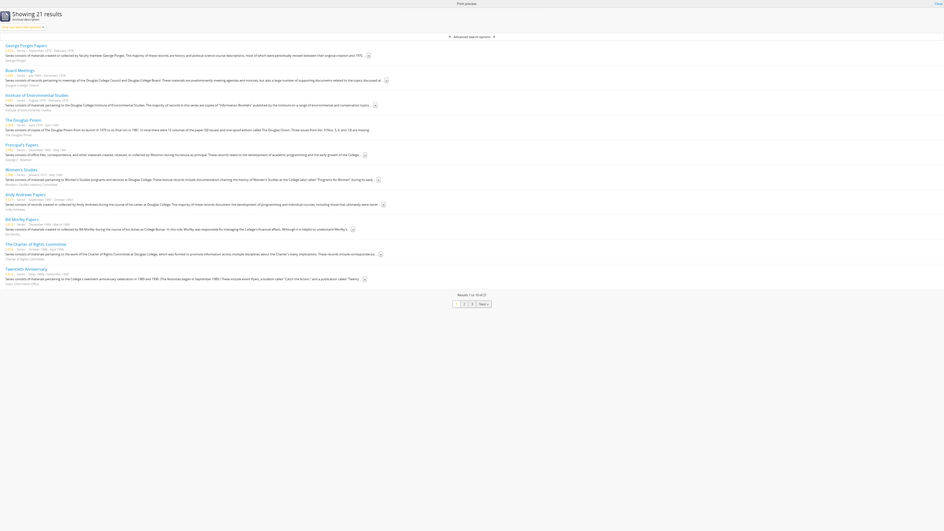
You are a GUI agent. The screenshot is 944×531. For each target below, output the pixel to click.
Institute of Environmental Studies (37, 95)
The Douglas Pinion (23, 120)
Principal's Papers (22, 145)
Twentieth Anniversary (26, 269)
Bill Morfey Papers (22, 219)
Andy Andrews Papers (25, 194)
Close (939, 3)
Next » (483, 304)
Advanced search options (472, 37)
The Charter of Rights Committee (35, 244)
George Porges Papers (26, 45)
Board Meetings (20, 70)
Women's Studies (21, 170)
